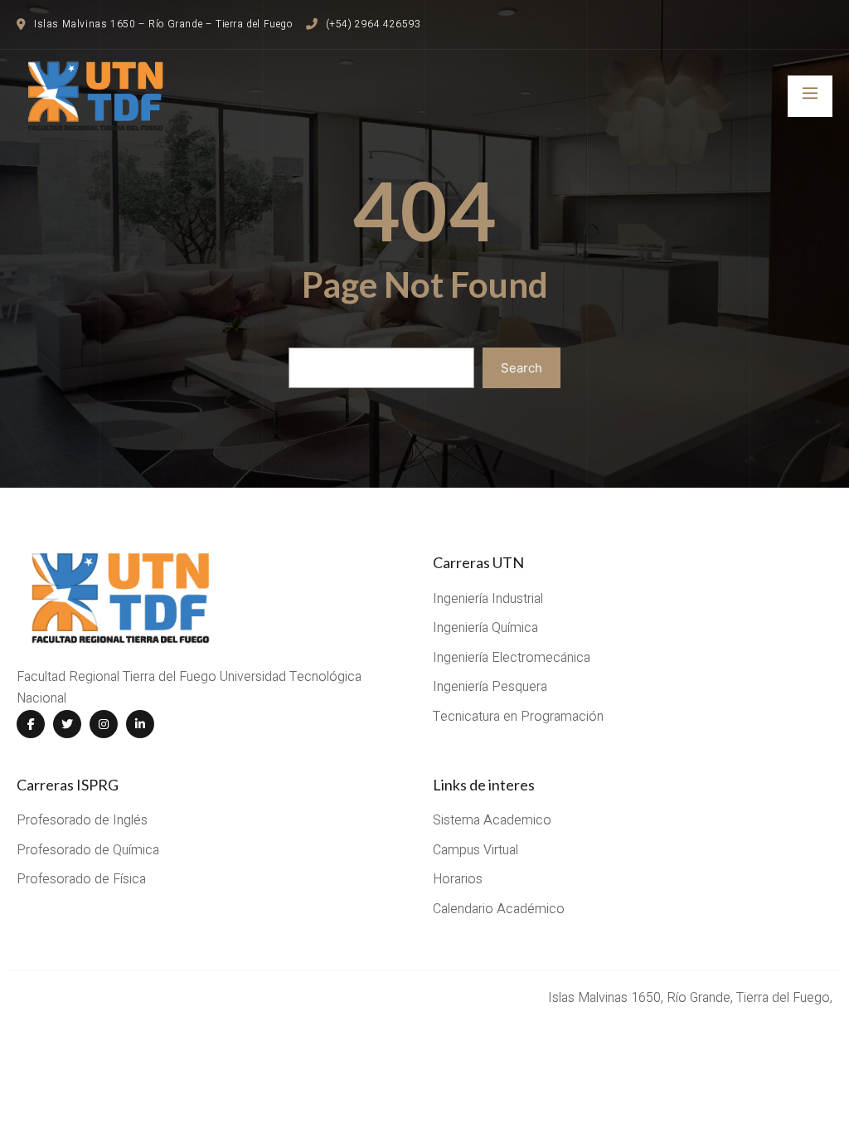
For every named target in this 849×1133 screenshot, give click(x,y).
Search (521, 368)
